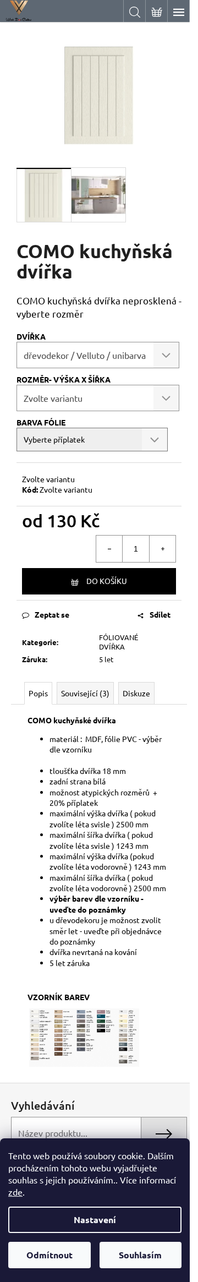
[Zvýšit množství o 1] (162, 549)
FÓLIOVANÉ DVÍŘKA (118, 641)
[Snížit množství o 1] (109, 549)
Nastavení (95, 1219)
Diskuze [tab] (136, 693)
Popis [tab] (38, 693)
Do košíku (106, 581)
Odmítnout (49, 1255)
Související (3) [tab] (85, 693)
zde (15, 1191)
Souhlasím (140, 1255)
